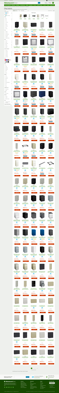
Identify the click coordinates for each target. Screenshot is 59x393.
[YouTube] (7, 387)
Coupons (31, 385)
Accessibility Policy (40, 391)
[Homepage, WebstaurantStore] (11, 2)
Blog (30, 382)
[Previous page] (30, 368)
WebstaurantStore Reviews (33, 387)
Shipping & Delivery (52, 387)
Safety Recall (31, 388)
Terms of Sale (28, 391)
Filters (5, 10)
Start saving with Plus (37, 377)
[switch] (53, 10)
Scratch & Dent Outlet (33, 383)
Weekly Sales (32, 384)
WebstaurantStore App (23, 384)
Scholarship (41, 386)
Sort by (19, 10)
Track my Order (52, 384)
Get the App (11, 0)
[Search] (11, 105)
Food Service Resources (33, 386)
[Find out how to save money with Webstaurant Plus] (16, 31)
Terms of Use (36, 391)
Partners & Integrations (23, 387)
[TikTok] (11, 387)
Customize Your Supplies (24, 385)
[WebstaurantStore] (10, 381)
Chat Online (51, 386)
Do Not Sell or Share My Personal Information (49, 391)
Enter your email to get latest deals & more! (8, 377)
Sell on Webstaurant (42, 387)
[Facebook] (9, 387)
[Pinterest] (13, 387)
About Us (41, 382)
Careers (41, 384)
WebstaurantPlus (23, 382)
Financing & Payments (43, 385)
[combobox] (28, 3)
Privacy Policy (32, 391)
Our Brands (41, 383)
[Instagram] (4, 387)
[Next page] (37, 368)
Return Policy (42, 388)
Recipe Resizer (22, 386)
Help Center (6, 0)
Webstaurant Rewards (23, 383)
